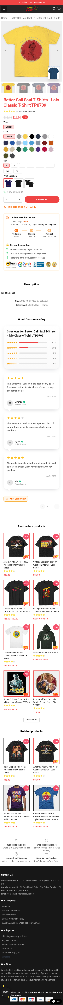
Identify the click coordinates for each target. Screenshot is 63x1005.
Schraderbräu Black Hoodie (45, 652)
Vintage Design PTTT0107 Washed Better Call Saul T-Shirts (45, 565)
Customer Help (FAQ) (11, 953)
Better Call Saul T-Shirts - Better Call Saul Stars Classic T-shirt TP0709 (16, 816)
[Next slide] (57, 51)
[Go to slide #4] (54, 88)
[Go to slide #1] (8, 88)
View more (31, 720)
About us (6, 906)
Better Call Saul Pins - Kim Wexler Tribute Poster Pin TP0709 (44, 702)
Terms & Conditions (11, 910)
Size (5, 161)
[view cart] (59, 9)
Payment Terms (9, 940)
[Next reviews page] (56, 506)
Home (4, 18)
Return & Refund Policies (13, 944)
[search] (54, 9)
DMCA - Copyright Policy (13, 919)
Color (6, 131)
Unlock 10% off (5, 992)
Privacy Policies (9, 915)
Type (6, 122)
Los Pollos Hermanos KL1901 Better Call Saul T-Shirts (15, 655)
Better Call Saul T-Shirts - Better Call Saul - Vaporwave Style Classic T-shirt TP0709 (46, 816)
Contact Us (7, 948)
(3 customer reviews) (25, 111)
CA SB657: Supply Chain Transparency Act (21, 923)
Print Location (10, 176)
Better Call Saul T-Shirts (48, 18)
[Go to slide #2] (23, 88)
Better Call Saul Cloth (22, 18)
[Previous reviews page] (42, 506)
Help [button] (57, 1001)
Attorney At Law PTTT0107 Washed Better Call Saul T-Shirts (16, 565)
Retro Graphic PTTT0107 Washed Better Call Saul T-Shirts (15, 770)
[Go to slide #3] (39, 88)
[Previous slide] (6, 51)
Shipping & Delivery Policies (14, 936)
